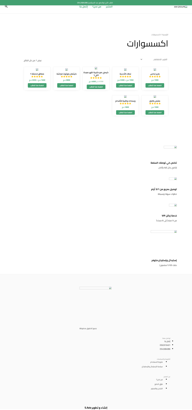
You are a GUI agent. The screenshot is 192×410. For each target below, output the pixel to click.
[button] (6, 7)
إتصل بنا (83, 6)
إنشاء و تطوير (99, 407)
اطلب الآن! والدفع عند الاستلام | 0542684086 (95, 3)
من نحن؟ (96, 6)
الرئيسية (165, 34)
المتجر (109, 6)
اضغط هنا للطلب (155, 85)
